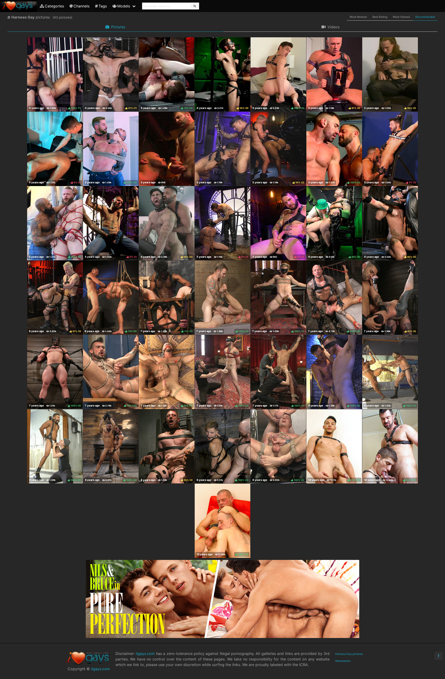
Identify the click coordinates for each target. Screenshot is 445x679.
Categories (54, 6)
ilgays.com (100, 668)
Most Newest (358, 17)
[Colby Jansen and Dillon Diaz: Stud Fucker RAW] (166, 149)
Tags (103, 6)
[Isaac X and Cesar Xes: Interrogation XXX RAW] (222, 149)
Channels (81, 6)
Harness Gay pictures (349, 654)
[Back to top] (438, 655)
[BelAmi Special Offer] (222, 636)
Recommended (425, 17)
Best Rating (379, 17)
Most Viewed (401, 17)
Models (123, 6)
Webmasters (343, 661)
